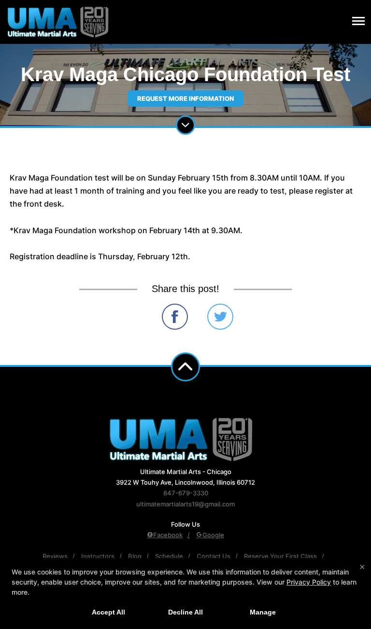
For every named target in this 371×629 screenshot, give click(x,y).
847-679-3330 (185, 493)
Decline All (185, 612)
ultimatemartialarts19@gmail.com (185, 504)
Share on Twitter (220, 317)
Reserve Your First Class (280, 556)
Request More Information (185, 98)
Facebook (168, 535)
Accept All (108, 612)
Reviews (55, 556)
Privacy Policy (308, 582)
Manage (263, 612)
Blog (135, 556)
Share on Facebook (175, 317)
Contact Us (213, 556)
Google (213, 535)
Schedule (169, 556)
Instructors (97, 556)
